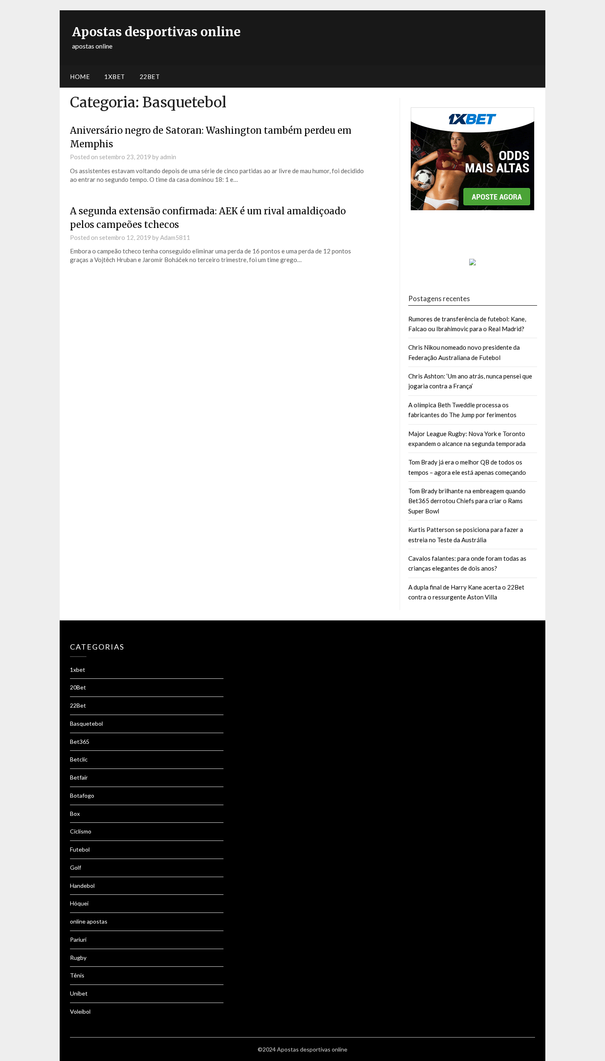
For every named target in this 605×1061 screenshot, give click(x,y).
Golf (75, 867)
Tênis (77, 975)
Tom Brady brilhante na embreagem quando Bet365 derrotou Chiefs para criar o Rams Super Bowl (467, 501)
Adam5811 (175, 237)
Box (75, 813)
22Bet (78, 705)
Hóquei (79, 903)
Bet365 (79, 741)
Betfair (79, 777)
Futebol (80, 849)
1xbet (114, 76)
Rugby (78, 957)
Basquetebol (86, 723)
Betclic (79, 759)
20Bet (78, 687)
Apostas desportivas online (156, 31)
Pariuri (78, 939)
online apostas (88, 921)
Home (80, 76)
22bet (150, 76)
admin (168, 156)
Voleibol (80, 1011)
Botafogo (82, 795)
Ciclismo (80, 831)
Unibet (79, 993)
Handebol (82, 885)
